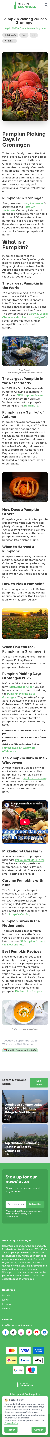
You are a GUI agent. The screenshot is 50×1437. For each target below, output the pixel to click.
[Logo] (25, 5)
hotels (6, 1295)
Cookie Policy (11, 1423)
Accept (38, 1429)
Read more (31, 405)
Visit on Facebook (34, 778)
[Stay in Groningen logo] (25, 1384)
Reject (11, 1429)
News (5, 1299)
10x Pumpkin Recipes (28, 991)
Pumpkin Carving (19, 914)
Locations (7, 1304)
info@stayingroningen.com (17, 1325)
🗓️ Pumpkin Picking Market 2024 (20, 1050)
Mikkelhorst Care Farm (29, 860)
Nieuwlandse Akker (21, 686)
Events (6, 1308)
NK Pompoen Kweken (30, 395)
